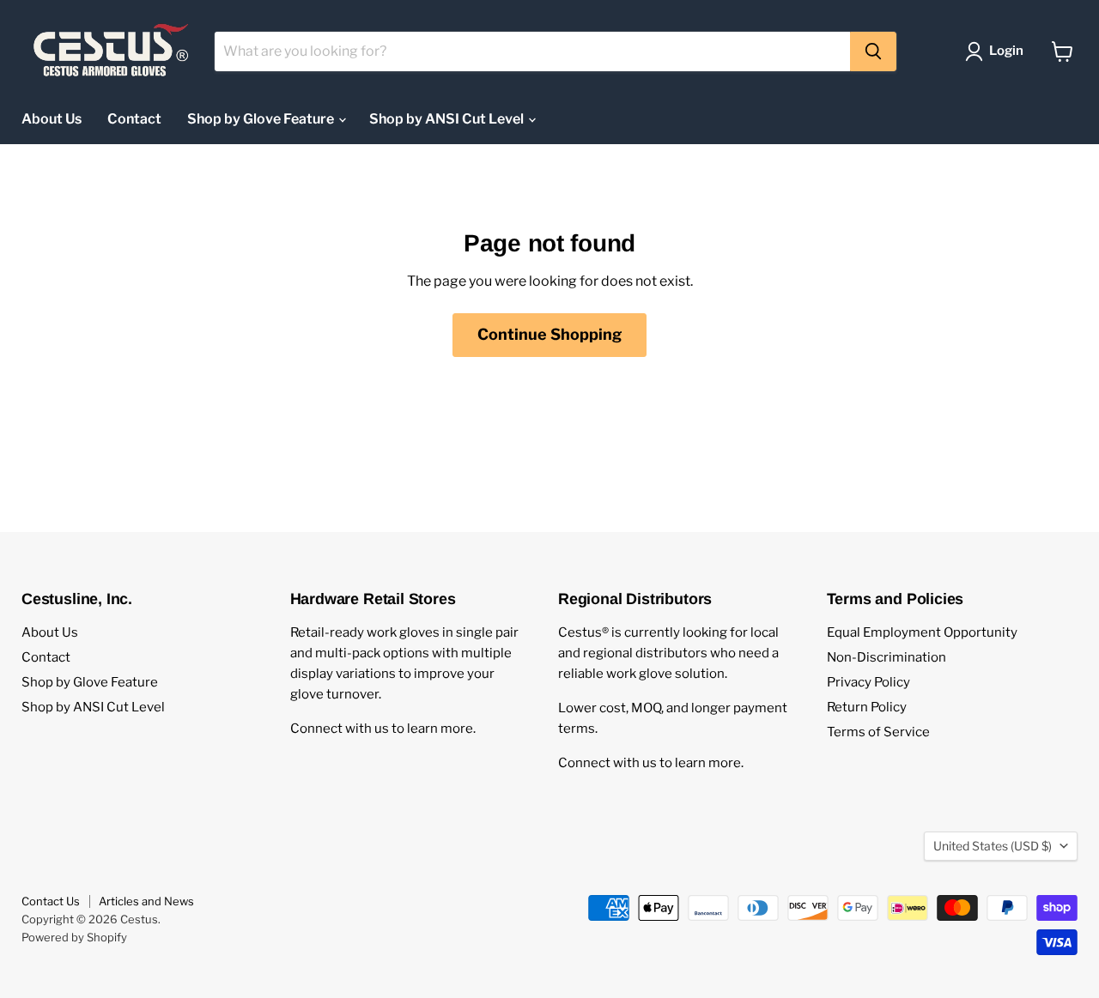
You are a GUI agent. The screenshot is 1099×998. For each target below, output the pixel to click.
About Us (51, 119)
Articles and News (146, 901)
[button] (997, 51)
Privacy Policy (868, 682)
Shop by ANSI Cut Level (447, 119)
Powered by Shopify (74, 937)
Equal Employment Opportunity (922, 632)
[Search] (873, 51)
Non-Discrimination (886, 657)
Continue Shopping (549, 334)
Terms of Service (878, 732)
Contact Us (50, 901)
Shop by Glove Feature (262, 119)
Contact (134, 119)
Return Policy (867, 707)
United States (992, 845)
